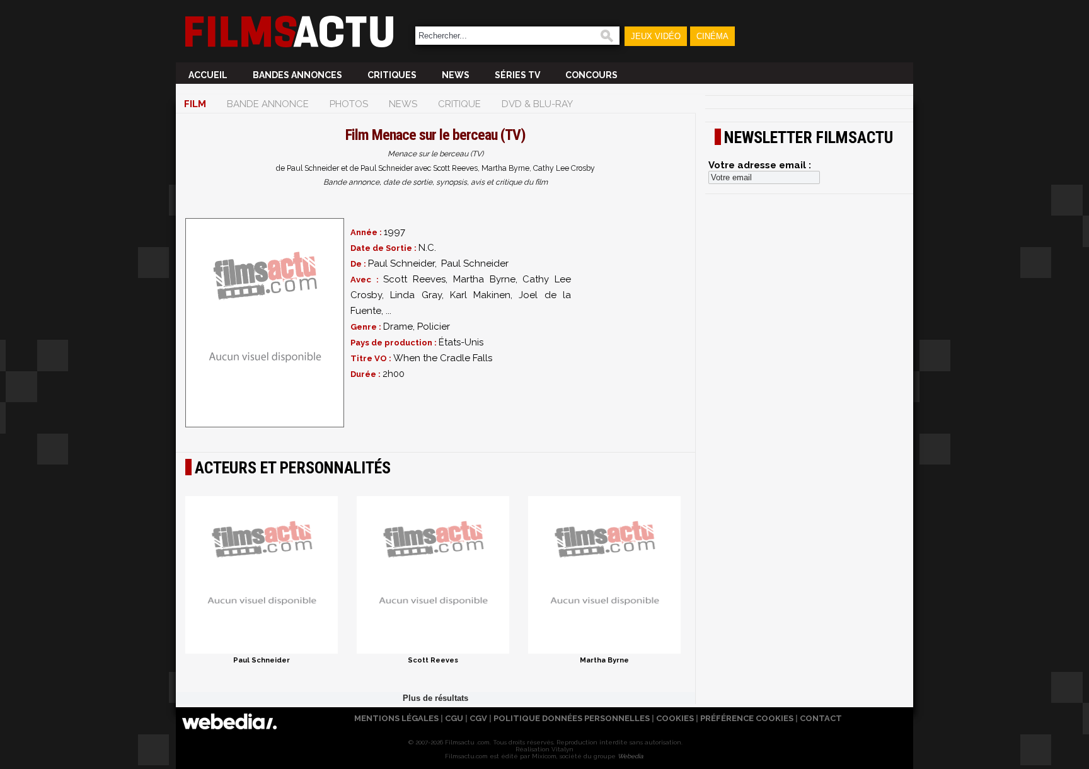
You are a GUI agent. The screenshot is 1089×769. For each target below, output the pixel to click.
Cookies (675, 718)
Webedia (630, 756)
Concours (591, 75)
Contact (821, 718)
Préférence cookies (746, 718)
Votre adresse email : (759, 165)
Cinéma (712, 36)
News (456, 75)
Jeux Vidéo (656, 36)
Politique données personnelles (571, 718)
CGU (454, 718)
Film (195, 104)
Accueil (208, 75)
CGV (478, 718)
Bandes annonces (297, 75)
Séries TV (517, 75)
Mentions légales (396, 718)
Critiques (392, 75)
